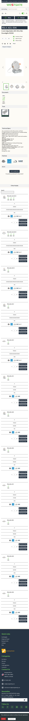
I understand (11, 718)
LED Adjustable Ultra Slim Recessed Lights (15, 22)
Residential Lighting (10, 20)
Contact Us (4, 667)
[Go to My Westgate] (5, 13)
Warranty (4, 661)
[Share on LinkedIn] (10, 43)
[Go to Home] (14, 4)
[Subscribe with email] (24, 699)
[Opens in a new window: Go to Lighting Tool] (5, 113)
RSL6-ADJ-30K (10, 520)
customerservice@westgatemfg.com (11, 687)
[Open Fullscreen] (26, 82)
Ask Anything (4, 9)
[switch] (23, 13)
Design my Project (5, 639)
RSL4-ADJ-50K (10, 448)
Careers (3, 663)
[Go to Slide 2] (11, 86)
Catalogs (4, 643)
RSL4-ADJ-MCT (10, 304)
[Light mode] (26, 13)
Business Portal (5, 641)
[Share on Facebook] (8, 43)
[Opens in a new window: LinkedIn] (3, 707)
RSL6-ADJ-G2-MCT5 (11, 231)
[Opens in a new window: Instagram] (12, 707)
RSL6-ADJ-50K (10, 592)
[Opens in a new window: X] (21, 707)
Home (3, 20)
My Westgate (4, 637)
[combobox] (16, 9)
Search (2, 190)
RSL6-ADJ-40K (10, 556)
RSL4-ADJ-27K (10, 376)
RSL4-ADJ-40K (10, 412)
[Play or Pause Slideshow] (2, 82)
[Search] (26, 9)
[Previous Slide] (2, 67)
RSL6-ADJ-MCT (10, 340)
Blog (3, 645)
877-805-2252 (7, 680)
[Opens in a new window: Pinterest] (26, 707)
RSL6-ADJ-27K (10, 484)
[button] (14, 67)
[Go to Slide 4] (23, 86)
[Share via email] (5, 44)
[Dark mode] (20, 13)
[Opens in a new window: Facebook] (7, 707)
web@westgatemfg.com (9, 684)
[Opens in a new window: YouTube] (17, 707)
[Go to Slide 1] (6, 86)
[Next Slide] (26, 67)
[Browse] (18, 17)
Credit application (5, 665)
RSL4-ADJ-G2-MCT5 (11, 195)
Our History (4, 659)
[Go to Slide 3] (17, 86)
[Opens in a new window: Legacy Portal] (2, 13)
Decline (3, 719)
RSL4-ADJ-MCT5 (11, 268)
